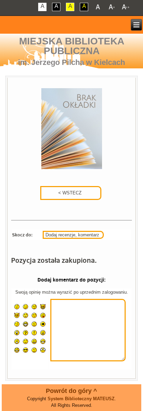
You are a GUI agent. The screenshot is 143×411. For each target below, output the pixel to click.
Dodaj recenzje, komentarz (72, 234)
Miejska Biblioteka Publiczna (71, 46)
